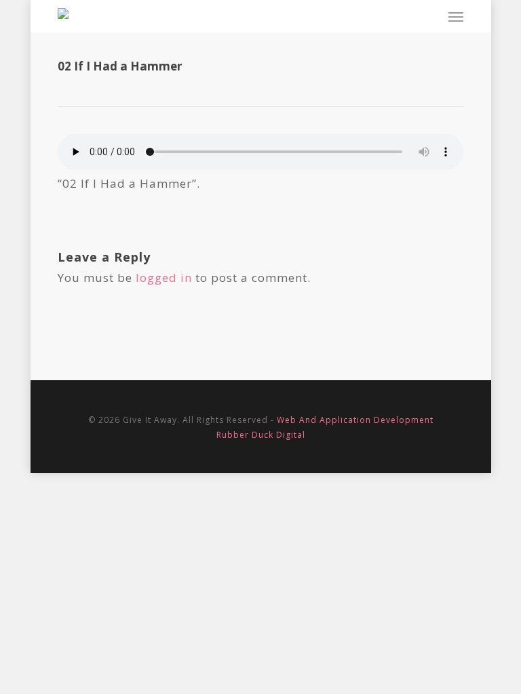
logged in (164, 277)
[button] (455, 16)
